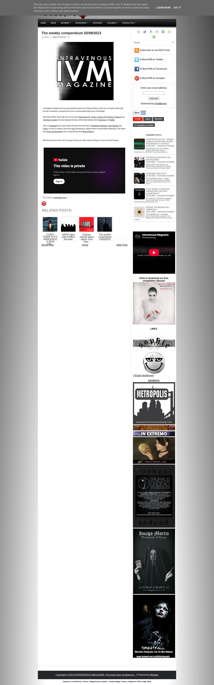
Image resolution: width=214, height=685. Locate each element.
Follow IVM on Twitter (151, 59)
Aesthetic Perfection (99, 126)
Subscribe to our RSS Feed (155, 50)
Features (97, 23)
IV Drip (138, 119)
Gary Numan (113, 126)
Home (43, 23)
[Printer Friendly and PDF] (43, 205)
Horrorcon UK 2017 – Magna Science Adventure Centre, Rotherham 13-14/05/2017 (159, 141)
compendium (57, 197)
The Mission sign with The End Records (158, 159)
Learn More (163, 7)
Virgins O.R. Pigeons (106, 117)
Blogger (154, 675)
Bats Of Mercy (88, 132)
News (53, 23)
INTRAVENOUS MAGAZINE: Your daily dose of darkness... (105, 675)
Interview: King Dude (156, 174)
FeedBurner (160, 103)
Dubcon (118, 117)
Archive (158, 119)
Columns (112, 23)
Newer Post (47, 245)
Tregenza (102, 120)
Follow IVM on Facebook (153, 69)
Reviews (66, 23)
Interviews (82, 23)
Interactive (129, 23)
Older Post (121, 245)
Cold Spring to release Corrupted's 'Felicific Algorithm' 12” (157, 191)
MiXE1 (112, 120)
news (65, 197)
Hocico (94, 117)
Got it (177, 7)
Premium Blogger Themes (118, 681)
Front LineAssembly (55, 132)
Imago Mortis (146, 681)
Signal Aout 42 (84, 117)
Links (147, 119)
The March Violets (50, 120)
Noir (73, 129)
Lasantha (104, 681)
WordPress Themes (81, 681)
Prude (45, 129)
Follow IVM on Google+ (152, 78)
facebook (53, 126)
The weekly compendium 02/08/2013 (71, 33)
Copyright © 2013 (65, 675)
